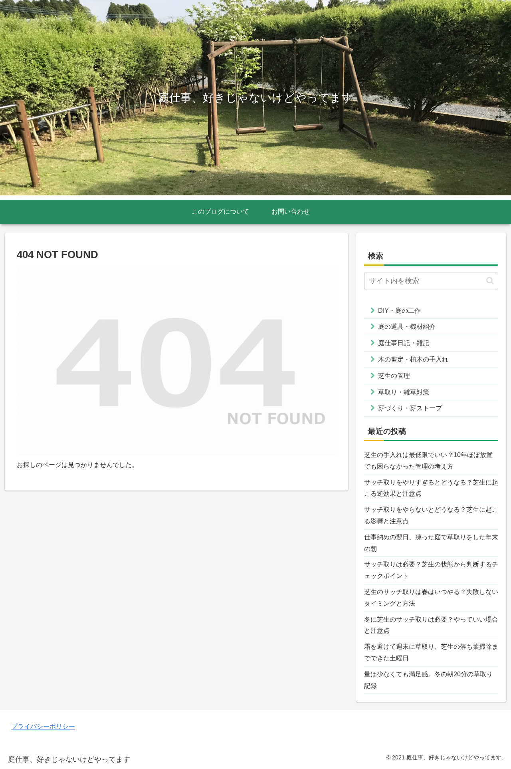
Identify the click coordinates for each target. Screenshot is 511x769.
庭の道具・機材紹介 (407, 326)
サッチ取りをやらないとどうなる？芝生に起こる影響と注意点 (431, 515)
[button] (490, 280)
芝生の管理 (394, 375)
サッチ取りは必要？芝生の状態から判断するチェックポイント (431, 570)
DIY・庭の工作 (399, 310)
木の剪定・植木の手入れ (413, 359)
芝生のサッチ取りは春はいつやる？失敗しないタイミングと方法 (431, 597)
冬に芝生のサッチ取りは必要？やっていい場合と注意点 (431, 625)
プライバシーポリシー (43, 726)
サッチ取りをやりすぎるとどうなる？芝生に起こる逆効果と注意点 (431, 488)
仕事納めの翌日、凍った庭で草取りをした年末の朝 (431, 543)
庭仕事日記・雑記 (403, 343)
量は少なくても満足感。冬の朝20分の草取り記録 (428, 680)
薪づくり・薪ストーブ (410, 408)
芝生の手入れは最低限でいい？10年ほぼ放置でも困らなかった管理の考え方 (428, 460)
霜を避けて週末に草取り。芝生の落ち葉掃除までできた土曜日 (431, 652)
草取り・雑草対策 (403, 392)
